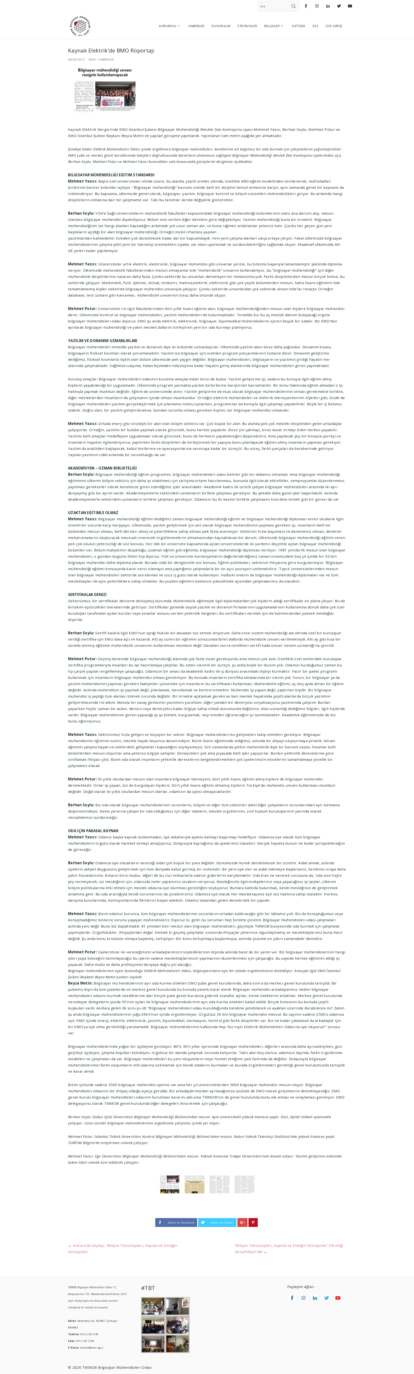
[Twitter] (339, 6)
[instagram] (303, 1298)
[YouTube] (350, 6)
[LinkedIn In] (328, 6)
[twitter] (326, 1298)
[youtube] (338, 1298)
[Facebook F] (306, 6)
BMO (92, 59)
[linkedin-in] (315, 1298)
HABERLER (106, 59)
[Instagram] (317, 6)
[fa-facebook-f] (292, 1298)
